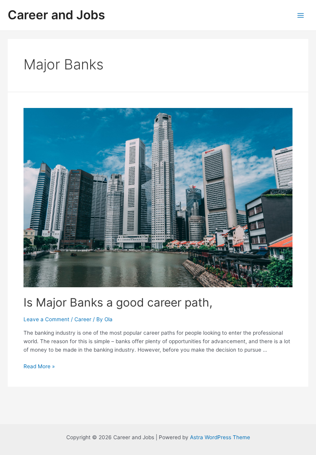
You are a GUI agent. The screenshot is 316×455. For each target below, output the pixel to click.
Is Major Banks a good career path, (118, 302)
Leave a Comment (46, 319)
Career (82, 319)
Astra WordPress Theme (220, 437)
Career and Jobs (56, 14)
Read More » (39, 366)
